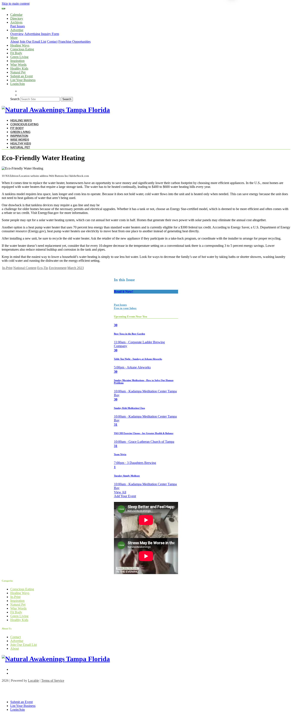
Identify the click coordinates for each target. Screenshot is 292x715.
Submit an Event (21, 76)
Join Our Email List (33, 41)
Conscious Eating (22, 49)
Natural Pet (17, 72)
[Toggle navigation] (3, 8)
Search (14, 99)
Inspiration (17, 61)
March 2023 (75, 268)
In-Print (7, 268)
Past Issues (17, 26)
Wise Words (18, 64)
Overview (17, 34)
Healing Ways (19, 45)
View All (120, 492)
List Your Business (22, 80)
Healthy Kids (19, 68)
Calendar (16, 14)
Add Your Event (125, 496)
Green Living (19, 57)
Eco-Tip (42, 268)
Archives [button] (16, 22)
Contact (52, 41)
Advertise (16, 641)
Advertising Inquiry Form (41, 34)
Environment (57, 268)
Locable (33, 680)
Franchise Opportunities (74, 41)
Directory (16, 18)
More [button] (14, 37)
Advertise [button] (16, 30)
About (14, 41)
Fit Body (16, 53)
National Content (24, 268)
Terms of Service (52, 680)
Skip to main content (15, 3)
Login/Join (17, 84)
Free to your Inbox (125, 308)
